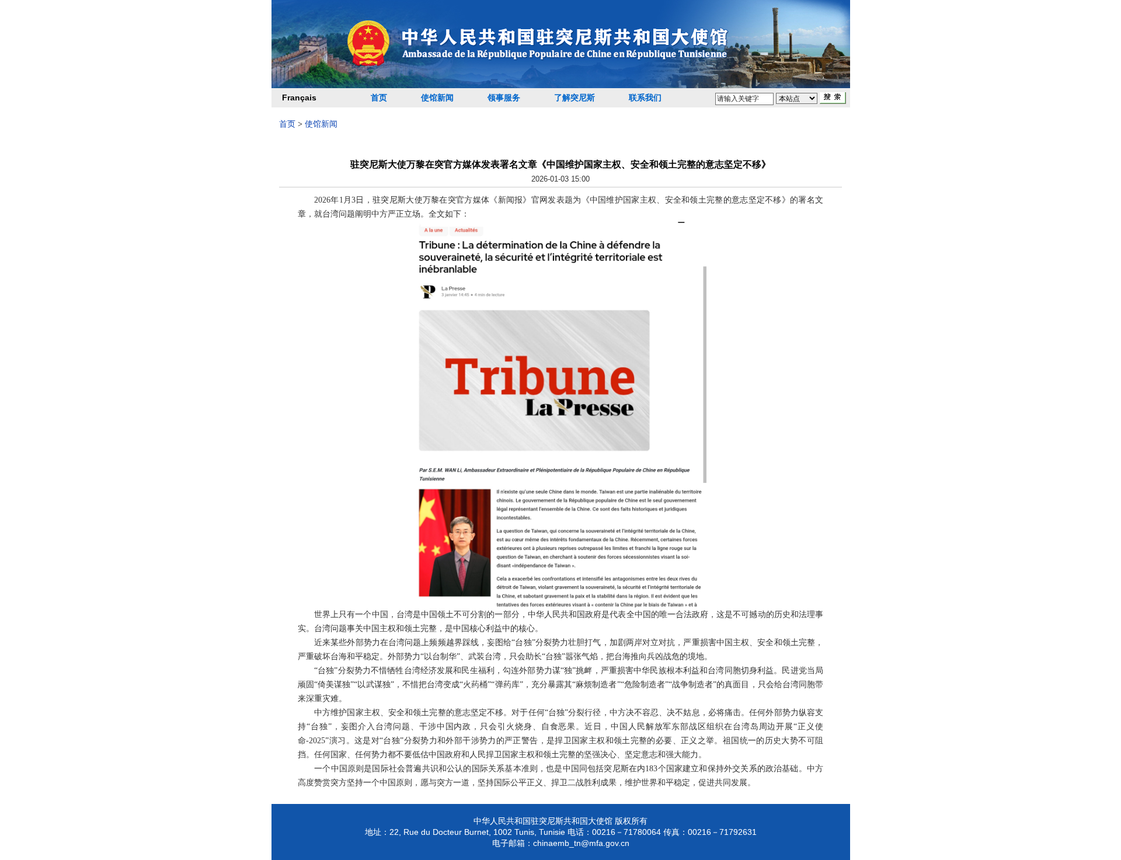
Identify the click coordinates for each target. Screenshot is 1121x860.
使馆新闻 (437, 97)
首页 (379, 97)
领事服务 (504, 97)
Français (299, 97)
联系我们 (645, 97)
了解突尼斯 (574, 97)
